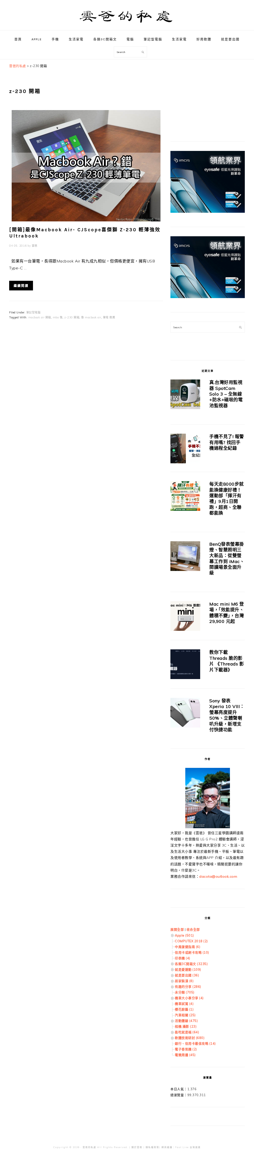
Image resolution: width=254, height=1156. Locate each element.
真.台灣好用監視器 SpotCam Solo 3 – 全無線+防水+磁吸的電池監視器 (226, 393)
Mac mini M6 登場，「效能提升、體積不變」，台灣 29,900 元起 (226, 612)
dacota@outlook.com (218, 876)
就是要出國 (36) (187, 975)
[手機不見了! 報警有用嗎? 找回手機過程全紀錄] (185, 449)
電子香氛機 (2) (186, 1049)
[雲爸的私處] (127, 25)
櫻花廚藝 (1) (184, 1009)
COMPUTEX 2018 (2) (191, 941)
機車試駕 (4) (184, 1004)
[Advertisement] (207, 94)
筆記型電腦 (33, 312)
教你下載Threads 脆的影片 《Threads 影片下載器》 (226, 660)
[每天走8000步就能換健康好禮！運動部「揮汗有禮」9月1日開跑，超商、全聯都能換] (185, 497)
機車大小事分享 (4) (189, 998)
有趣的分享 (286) (188, 987)
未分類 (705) (184, 992)
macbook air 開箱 (39, 317)
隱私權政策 (152, 1147)
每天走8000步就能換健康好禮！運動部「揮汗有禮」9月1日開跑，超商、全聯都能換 (226, 498)
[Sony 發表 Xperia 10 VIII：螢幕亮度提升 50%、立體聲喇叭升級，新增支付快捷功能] (185, 713)
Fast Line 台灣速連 (188, 1147)
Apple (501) (184, 935)
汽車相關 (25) (185, 1015)
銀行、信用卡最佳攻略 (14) (195, 1043)
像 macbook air (91, 317)
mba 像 (58, 317)
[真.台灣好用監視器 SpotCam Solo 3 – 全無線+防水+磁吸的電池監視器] (185, 395)
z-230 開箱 (71, 317)
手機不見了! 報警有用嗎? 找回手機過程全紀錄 (226, 442)
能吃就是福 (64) (187, 1032)
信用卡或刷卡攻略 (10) (192, 952)
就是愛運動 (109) (188, 969)
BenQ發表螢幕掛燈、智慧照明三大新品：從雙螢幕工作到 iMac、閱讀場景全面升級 (226, 558)
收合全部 (193, 929)
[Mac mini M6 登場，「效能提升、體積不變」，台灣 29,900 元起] (185, 617)
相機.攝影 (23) (185, 1026)
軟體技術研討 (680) (189, 1038)
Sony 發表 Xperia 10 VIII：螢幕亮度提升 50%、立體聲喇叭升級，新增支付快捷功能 (227, 715)
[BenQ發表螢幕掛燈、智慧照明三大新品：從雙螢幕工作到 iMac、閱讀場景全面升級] (185, 557)
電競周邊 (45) (185, 1055)
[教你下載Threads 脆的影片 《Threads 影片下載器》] (185, 665)
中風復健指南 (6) (187, 947)
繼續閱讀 (21, 285)
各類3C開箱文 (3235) (191, 964)
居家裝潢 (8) (184, 981)
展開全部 (177, 929)
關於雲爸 (136, 1147)
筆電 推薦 (109, 317)
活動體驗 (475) (186, 1021)
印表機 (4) (182, 958)
